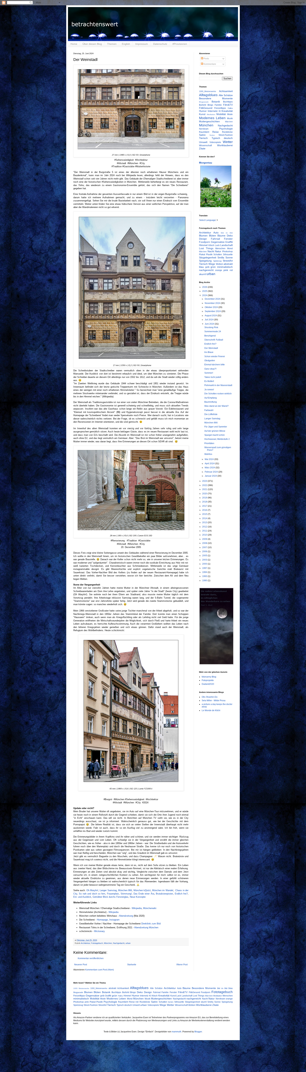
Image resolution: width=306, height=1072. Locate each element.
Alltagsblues (208, 95)
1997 (205, 568)
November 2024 (213, 303)
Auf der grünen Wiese (214, 431)
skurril (202, 274)
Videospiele (215, 142)
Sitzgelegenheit (207, 257)
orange (218, 270)
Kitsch (211, 245)
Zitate (202, 148)
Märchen (229, 122)
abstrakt (228, 263)
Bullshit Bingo (206, 105)
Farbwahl (208, 410)
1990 (205, 580)
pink (225, 270)
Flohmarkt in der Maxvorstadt (218, 385)
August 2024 (211, 315)
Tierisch (203, 138)
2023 (205, 481)
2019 (205, 497)
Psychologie (226, 128)
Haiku (230, 108)
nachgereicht (206, 270)
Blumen (203, 235)
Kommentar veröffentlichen (91, 958)
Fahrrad (215, 238)
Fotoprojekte (208, 680)
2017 (205, 506)
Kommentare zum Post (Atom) (99, 969)
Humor (203, 111)
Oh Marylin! (92, 890)
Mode (230, 114)
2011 (205, 531)
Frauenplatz (113, 893)
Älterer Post (182, 964)
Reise (215, 131)
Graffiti (229, 242)
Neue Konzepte (138, 897)
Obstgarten (209, 360)
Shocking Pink (211, 327)
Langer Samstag (108, 890)
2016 (205, 510)
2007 (205, 547)
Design (203, 238)
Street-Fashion (226, 135)
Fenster (228, 238)
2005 (205, 555)
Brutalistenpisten (164, 893)
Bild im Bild (227, 233)
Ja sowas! (209, 389)
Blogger (198, 1031)
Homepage (102, 919)
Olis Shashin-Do (209, 697)
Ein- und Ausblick (82, 897)
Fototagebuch (97, 943)
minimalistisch (225, 266)
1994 (205, 572)
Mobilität (221, 114)
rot (231, 270)
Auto (216, 232)
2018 (205, 502)
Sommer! (208, 373)
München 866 (125, 890)
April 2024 (210, 463)
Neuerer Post (80, 964)
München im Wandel (162, 890)
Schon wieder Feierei (214, 356)
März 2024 (210, 467)
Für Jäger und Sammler (215, 426)
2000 (205, 564)
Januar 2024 (211, 476)
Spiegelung (205, 260)
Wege (211, 263)
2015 (205, 514)
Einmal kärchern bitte (214, 364)
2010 (205, 535)
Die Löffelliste (210, 414)
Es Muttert (209, 381)
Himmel (203, 245)
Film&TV (228, 104)
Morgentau (205, 162)
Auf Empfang (210, 398)
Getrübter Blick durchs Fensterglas (110, 897)
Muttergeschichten (209, 121)
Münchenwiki (149, 908)
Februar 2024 (211, 472)
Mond (230, 248)
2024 (205, 295)
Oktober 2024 (211, 307)
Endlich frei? (181, 893)
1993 (205, 576)
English (126, 43)
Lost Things (206, 248)
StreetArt (228, 260)
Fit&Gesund (205, 108)
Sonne (229, 257)
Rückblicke (227, 132)
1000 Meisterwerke (81, 988)
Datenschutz (160, 43)
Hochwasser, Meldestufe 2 (217, 439)
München (108, 943)
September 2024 (213, 311)
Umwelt (203, 142)
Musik (230, 118)
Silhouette (228, 254)
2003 (205, 560)
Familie (218, 105)
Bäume (221, 235)
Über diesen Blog (92, 43)
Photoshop (227, 251)
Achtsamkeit (226, 91)
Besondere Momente (216, 98)
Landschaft (226, 245)
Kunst (202, 114)
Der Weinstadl (211, 348)
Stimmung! (126, 893)
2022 (205, 485)
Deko (230, 235)
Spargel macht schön (214, 435)
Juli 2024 (209, 319)
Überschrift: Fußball (213, 340)
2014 (205, 518)
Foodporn (204, 242)
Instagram (114, 919)
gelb (207, 267)
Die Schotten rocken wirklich (218, 393)
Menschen (220, 248)
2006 (205, 551)
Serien (212, 135)
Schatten (217, 254)
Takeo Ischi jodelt (212, 377)
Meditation (211, 114)
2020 (205, 493)
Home (73, 43)
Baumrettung (210, 402)
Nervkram (203, 129)
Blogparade (204, 102)
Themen (112, 43)
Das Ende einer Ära (144, 893)
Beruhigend (210, 336)
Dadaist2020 (208, 684)
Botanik (216, 101)
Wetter (228, 142)
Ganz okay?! (210, 369)
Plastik (209, 254)
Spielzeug (217, 261)
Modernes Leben (212, 118)
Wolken (219, 264)
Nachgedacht (118, 943)
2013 (205, 522)
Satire (202, 134)
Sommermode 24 (212, 331)
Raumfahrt (204, 132)
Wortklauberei (225, 145)
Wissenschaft (205, 145)
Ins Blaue (208, 352)
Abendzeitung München (146, 927)
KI (220, 111)
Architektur (85, 943)
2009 (205, 539)
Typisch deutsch (222, 138)
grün (213, 266)
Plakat (202, 254)
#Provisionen (179, 43)
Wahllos (208, 454)
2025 (205, 291)
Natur (218, 251)
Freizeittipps (220, 108)
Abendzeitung (126, 915)
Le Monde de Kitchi (211, 710)
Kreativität (227, 111)
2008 (205, 543)
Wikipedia (137, 908)
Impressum (141, 43)
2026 (205, 287)
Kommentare (209, 64)
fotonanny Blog (209, 677)
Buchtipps (228, 102)
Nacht (211, 251)
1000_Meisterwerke (207, 91)
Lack (217, 245)
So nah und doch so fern (92, 893)
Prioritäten (209, 443)
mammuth (176, 1031)
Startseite (131, 964)
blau (201, 266)
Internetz (213, 111)
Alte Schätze (226, 95)
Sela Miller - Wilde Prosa (213, 700)
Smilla (220, 257)
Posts (206, 58)
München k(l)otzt (142, 890)
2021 (205, 489)
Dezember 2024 (213, 299)
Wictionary (100, 931)
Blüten (212, 235)
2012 (205, 526)
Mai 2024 (209, 459)
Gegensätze (218, 242)
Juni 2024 (210, 324)
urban (128, 943)
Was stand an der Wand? (216, 406)
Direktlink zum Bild (151, 923)
